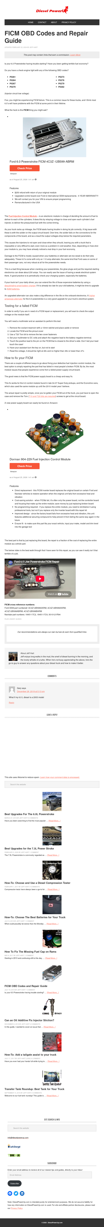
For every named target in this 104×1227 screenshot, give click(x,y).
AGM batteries (13, 288)
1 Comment (34, 852)
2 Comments (37, 1093)
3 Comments (35, 886)
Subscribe (14, 1183)
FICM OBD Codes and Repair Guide (26, 986)
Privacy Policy (17, 1208)
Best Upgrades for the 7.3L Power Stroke (29, 848)
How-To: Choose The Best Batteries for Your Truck (35, 917)
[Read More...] (54, 820)
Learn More (75, 54)
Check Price (24, 168)
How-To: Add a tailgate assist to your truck (30, 1054)
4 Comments (35, 1024)
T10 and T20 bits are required (42, 396)
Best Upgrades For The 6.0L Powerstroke (29, 814)
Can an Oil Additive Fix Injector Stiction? (29, 1020)
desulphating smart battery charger (20, 285)
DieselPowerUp (52, 10)
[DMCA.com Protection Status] (14, 1156)
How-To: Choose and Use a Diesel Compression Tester (37, 883)
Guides (18, 619)
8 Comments (33, 818)
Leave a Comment (33, 1058)
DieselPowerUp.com (55, 1222)
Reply (11, 702)
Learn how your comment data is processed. (60, 777)
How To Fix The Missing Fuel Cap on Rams (30, 951)
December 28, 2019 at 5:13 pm (31, 691)
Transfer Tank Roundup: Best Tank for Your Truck (34, 1089)
